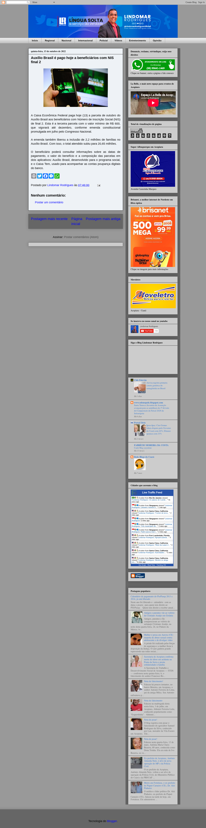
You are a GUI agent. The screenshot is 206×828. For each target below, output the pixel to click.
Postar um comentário (49, 202)
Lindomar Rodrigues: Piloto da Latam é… (154, 545)
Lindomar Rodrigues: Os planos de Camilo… (149, 500)
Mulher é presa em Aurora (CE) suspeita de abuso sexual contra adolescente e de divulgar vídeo (158, 637)
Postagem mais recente (49, 219)
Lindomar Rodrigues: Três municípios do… (152, 525)
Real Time (151, 565)
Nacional (66, 40)
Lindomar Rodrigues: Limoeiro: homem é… (152, 506)
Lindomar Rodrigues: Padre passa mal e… (152, 531)
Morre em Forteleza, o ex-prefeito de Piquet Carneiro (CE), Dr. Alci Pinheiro (159, 785)
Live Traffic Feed (152, 492)
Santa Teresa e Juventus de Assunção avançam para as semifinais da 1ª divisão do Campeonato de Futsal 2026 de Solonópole (151, 409)
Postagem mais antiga (103, 219)
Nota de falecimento (153, 700)
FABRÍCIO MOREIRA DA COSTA (151, 445)
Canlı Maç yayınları (143, 447)
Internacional (85, 40)
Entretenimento (137, 40)
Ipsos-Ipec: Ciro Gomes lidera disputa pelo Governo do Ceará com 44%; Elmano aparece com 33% (158, 429)
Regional (50, 40)
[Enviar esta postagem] (98, 185)
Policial (104, 40)
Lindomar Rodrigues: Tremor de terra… (153, 513)
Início (35, 40)
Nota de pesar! (150, 719)
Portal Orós (139, 422)
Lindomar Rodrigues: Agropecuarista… (153, 537)
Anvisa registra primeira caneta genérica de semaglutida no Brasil (156, 385)
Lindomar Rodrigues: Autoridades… (152, 553)
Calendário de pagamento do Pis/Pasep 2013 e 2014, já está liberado (152, 598)
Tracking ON (161, 565)
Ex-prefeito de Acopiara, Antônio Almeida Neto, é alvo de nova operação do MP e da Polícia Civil (159, 762)
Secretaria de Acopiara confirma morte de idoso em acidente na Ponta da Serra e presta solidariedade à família (158, 660)
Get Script (142, 565)
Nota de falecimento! (153, 681)
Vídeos (118, 40)
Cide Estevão (140, 380)
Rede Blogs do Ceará (144, 457)
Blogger (112, 821)
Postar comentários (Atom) (81, 237)
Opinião (157, 40)
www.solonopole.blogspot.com (148, 402)
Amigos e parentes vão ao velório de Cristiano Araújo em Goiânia (159, 614)
